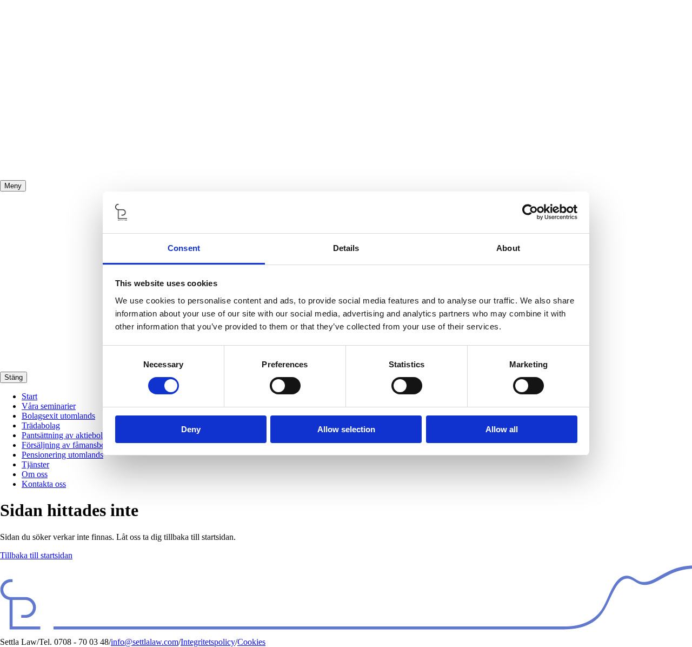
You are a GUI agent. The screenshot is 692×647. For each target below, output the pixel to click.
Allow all (501, 429)
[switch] (285, 385)
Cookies (251, 641)
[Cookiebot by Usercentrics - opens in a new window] (530, 212)
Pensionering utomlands (62, 454)
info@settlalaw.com (144, 641)
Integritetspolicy (208, 641)
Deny (191, 429)
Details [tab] (346, 248)
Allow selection (346, 429)
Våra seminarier (49, 406)
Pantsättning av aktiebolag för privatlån (88, 435)
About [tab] (508, 248)
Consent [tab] (184, 248)
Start (29, 396)
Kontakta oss (44, 483)
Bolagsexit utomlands (58, 415)
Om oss (35, 474)
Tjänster (35, 464)
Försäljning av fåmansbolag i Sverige (85, 445)
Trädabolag (41, 425)
